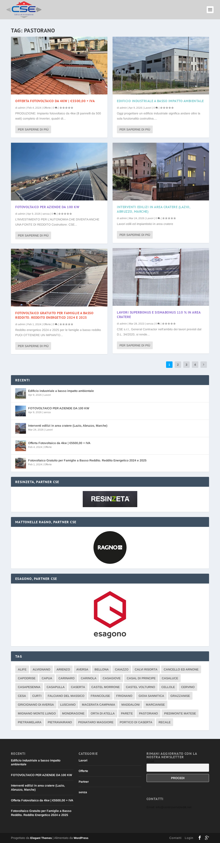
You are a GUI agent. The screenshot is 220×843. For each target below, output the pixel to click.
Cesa (22, 695)
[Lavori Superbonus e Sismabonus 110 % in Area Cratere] (161, 277)
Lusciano (68, 704)
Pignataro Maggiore (95, 722)
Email (150, 761)
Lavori (147, 107)
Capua (47, 678)
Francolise (100, 695)
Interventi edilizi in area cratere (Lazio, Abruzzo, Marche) (67, 425)
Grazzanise (180, 695)
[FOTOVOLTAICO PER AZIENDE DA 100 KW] (59, 171)
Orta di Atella (103, 713)
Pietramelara (29, 722)
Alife (22, 669)
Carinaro (66, 678)
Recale (165, 722)
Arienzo (63, 669)
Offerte (47, 107)
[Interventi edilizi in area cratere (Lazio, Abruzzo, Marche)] (161, 171)
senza (46, 213)
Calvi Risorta (146, 669)
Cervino (188, 687)
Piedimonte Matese (180, 713)
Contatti (175, 838)
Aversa (82, 669)
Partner (84, 781)
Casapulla (56, 687)
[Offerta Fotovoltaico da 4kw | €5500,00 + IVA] (59, 65)
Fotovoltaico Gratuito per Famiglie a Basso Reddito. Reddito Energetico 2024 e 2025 (54, 315)
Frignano (124, 695)
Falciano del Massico (66, 695)
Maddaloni (130, 704)
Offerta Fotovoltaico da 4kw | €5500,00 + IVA (55, 101)
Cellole (168, 687)
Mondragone (73, 713)
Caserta (78, 687)
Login (189, 838)
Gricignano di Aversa (36, 704)
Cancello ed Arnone (181, 669)
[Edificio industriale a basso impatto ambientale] (161, 65)
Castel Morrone (105, 687)
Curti (36, 695)
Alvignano (41, 669)
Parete (127, 713)
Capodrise (26, 678)
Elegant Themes (41, 838)
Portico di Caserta (136, 722)
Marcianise (155, 704)
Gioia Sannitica (151, 695)
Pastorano (148, 713)
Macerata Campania (98, 704)
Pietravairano (60, 722)
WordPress (81, 838)
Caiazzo (121, 669)
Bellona (102, 669)
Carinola (88, 678)
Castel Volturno (140, 687)
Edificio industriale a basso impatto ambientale (160, 101)
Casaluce (170, 678)
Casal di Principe (141, 678)
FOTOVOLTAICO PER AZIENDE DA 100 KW (47, 207)
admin (21, 107)
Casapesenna (29, 687)
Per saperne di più (33, 129)
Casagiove (112, 678)
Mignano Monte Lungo (37, 713)
